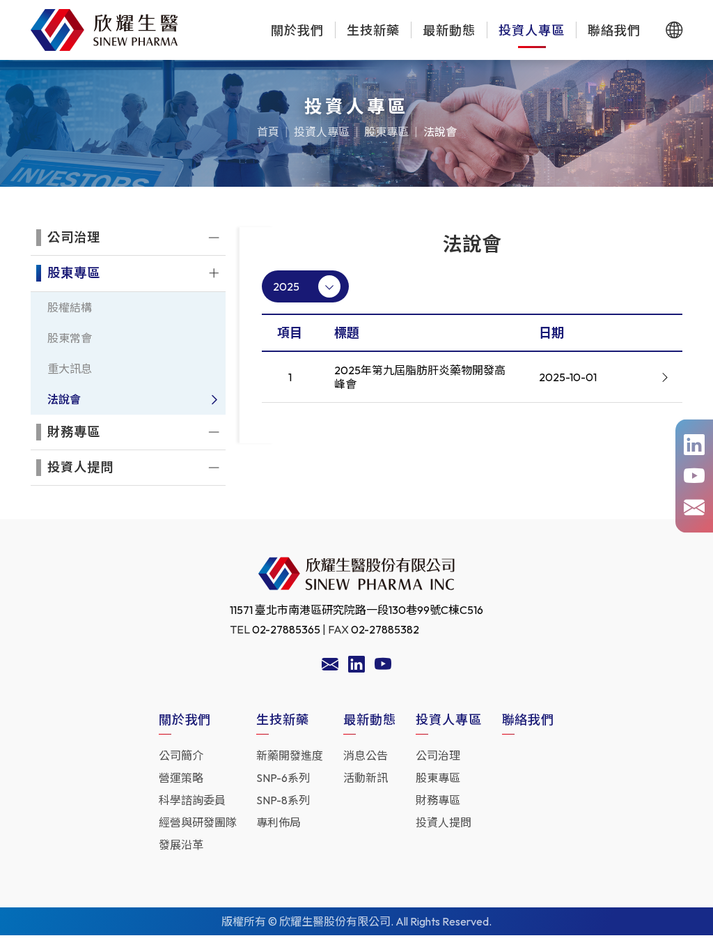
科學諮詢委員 (192, 800)
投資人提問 (443, 822)
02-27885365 (286, 629)
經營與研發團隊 (198, 822)
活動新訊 (365, 778)
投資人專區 (532, 30)
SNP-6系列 (283, 778)
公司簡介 (181, 755)
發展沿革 (181, 845)
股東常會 (69, 338)
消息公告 (365, 755)
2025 (286, 286)
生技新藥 (373, 30)
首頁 (268, 132)
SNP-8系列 (283, 800)
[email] (330, 666)
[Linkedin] (356, 666)
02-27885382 (385, 629)
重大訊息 (69, 369)
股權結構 (69, 307)
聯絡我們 (614, 30)
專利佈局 (278, 822)
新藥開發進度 (289, 755)
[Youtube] (383, 666)
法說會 (440, 132)
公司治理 (438, 755)
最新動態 (449, 30)
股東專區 (386, 132)
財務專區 (438, 800)
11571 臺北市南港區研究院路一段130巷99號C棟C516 (356, 610)
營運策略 (181, 778)
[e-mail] (694, 507)
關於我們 (297, 30)
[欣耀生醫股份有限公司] (104, 30)
